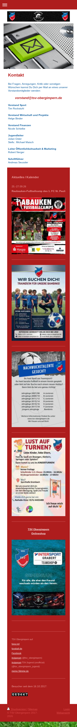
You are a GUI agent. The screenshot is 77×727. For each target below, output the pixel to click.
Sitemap (32, 709)
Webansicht (63, 712)
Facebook (16, 653)
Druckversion (18, 709)
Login (67, 709)
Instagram (16, 662)
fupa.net (16, 644)
